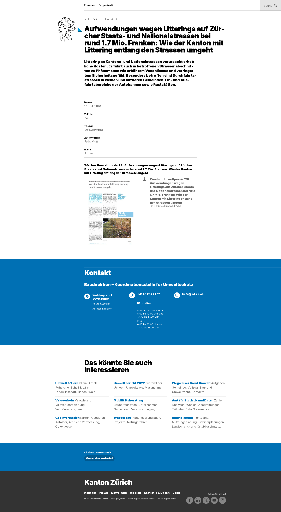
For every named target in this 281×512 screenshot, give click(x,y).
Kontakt (90, 493)
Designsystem (118, 498)
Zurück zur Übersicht (102, 19)
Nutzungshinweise (167, 498)
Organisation (107, 5)
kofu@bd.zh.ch (193, 294)
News (103, 493)
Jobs (176, 493)
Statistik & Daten (157, 493)
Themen (89, 5)
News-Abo (119, 493)
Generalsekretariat (99, 458)
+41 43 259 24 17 (148, 294)
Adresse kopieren (102, 308)
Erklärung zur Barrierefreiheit (141, 498)
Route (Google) (101, 303)
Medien (135, 493)
